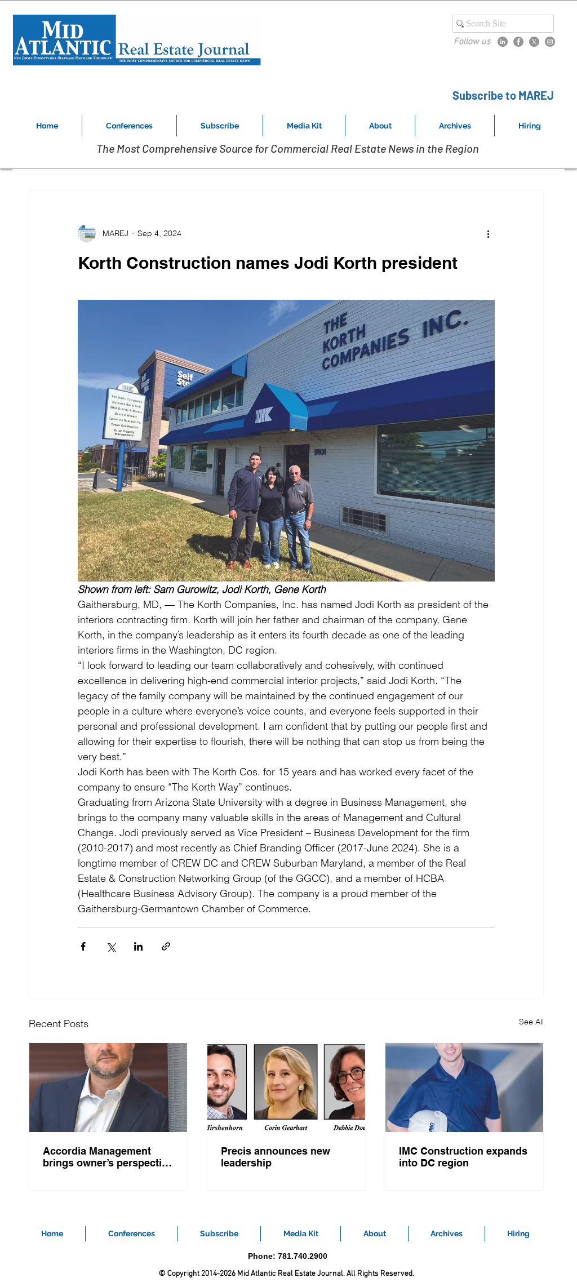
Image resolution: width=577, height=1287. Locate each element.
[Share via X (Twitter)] (110, 946)
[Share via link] (166, 946)
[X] (534, 42)
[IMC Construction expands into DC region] (464, 1087)
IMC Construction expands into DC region (463, 1157)
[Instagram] (550, 42)
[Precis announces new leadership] (286, 1087)
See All (531, 1022)
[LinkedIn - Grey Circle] (503, 42)
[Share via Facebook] (83, 946)
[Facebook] (518, 42)
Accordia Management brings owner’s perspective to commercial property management (108, 1157)
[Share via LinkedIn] (138, 946)
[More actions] (488, 233)
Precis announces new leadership (275, 1157)
